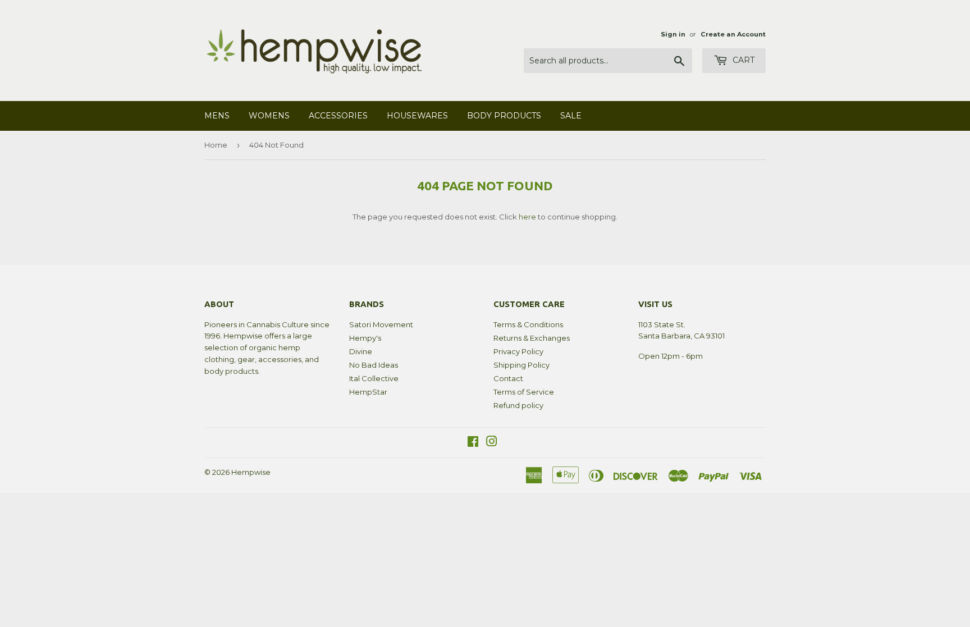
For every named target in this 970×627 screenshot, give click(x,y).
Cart (742, 60)
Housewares (417, 116)
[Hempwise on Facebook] (473, 442)
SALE (571, 116)
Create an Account (733, 34)
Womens (269, 116)
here (527, 216)
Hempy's (365, 337)
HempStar (368, 391)
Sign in (673, 34)
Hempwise (251, 472)
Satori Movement (381, 324)
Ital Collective (374, 378)
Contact (508, 378)
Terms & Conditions (528, 324)
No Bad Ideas (373, 364)
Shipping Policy (521, 364)
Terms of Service (523, 391)
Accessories (338, 116)
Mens (217, 116)
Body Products (504, 116)
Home (215, 144)
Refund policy (518, 405)
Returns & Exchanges (531, 337)
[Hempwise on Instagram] (491, 442)
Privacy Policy (518, 351)
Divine (360, 351)
